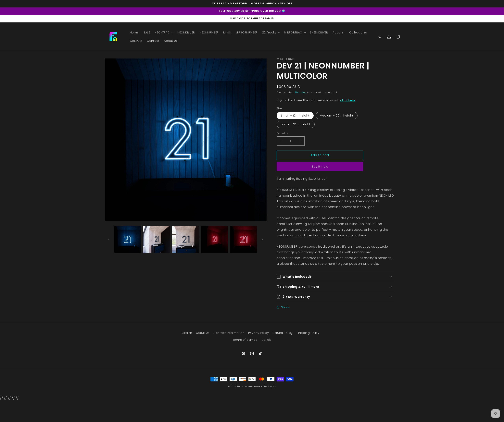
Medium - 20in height (336, 116)
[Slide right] (262, 239)
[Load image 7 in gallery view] (214, 239)
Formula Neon (245, 386)
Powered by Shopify (265, 386)
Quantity (282, 133)
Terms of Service (245, 340)
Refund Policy (283, 333)
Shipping (301, 92)
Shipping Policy (308, 333)
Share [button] (285, 307)
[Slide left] (108, 239)
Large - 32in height (295, 124)
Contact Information (228, 333)
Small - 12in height (295, 116)
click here (348, 100)
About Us (203, 333)
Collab (266, 340)
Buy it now (320, 166)
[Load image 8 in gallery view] (243, 239)
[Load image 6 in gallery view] (185, 239)
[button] (163, 32)
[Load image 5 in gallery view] (156, 239)
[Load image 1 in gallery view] (127, 239)
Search (187, 333)
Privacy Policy (258, 333)
